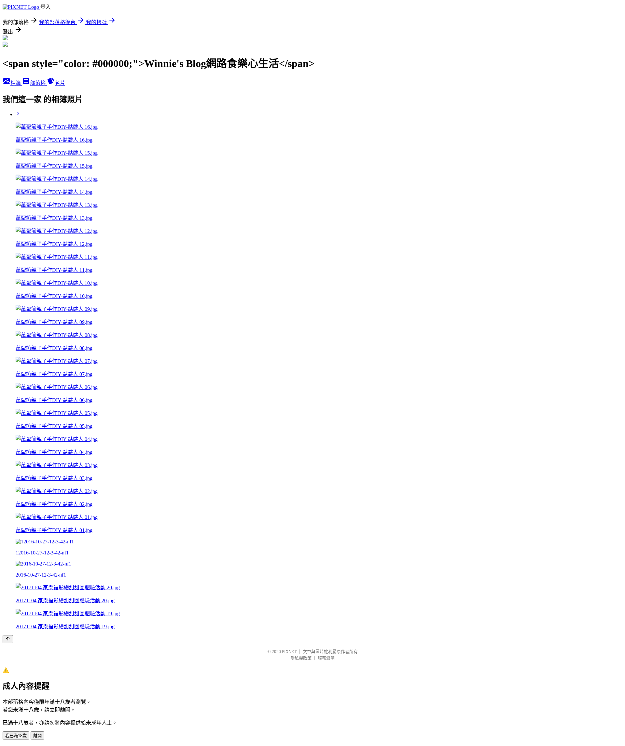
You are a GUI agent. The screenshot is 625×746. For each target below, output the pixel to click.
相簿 (16, 83)
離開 (37, 735)
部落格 (38, 83)
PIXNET (289, 651)
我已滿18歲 (16, 735)
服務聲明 (326, 658)
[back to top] (8, 639)
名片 (60, 83)
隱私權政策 (301, 658)
